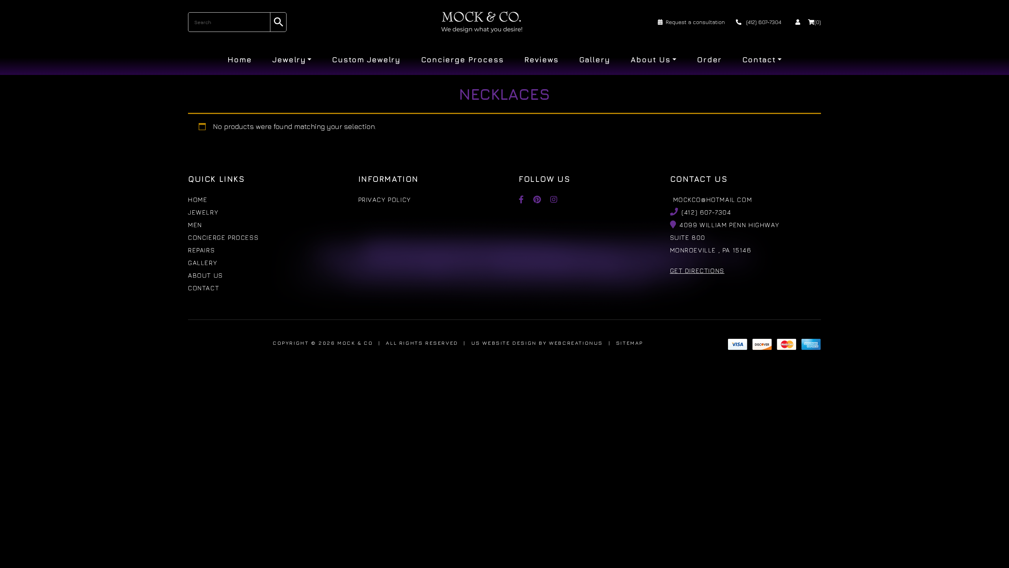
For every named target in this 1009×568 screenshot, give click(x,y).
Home (239, 59)
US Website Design (504, 343)
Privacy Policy (384, 199)
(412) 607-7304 (763, 22)
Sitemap (629, 343)
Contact (759, 59)
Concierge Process (462, 59)
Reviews (541, 59)
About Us (650, 59)
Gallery (595, 59)
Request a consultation (695, 22)
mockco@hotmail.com (712, 199)
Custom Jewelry (366, 59)
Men (195, 224)
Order (709, 59)
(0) (817, 22)
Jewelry (289, 59)
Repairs (201, 250)
